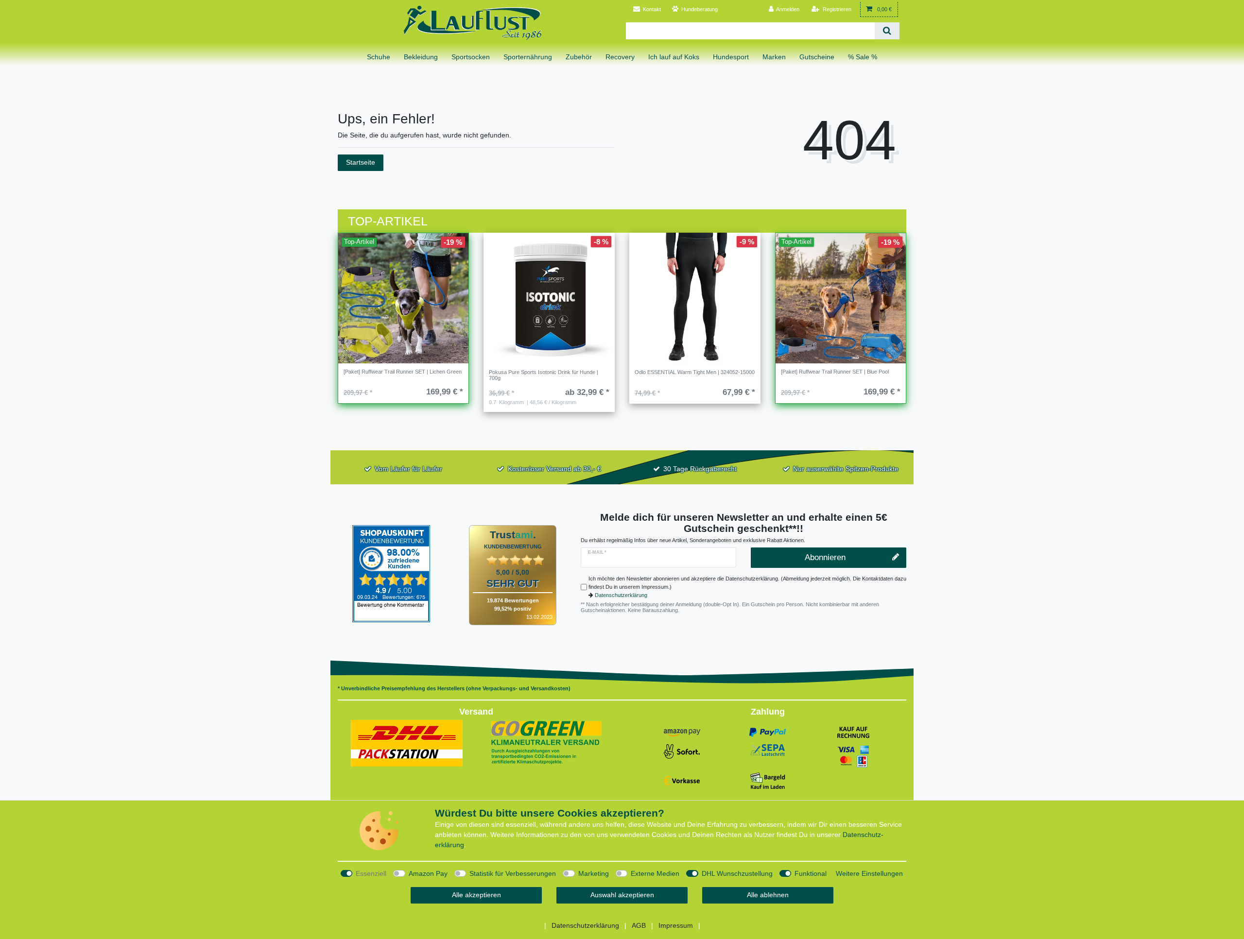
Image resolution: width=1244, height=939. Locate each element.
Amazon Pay (428, 873)
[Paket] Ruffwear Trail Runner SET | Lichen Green (403, 372)
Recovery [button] (620, 57)
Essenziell (371, 873)
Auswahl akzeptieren (622, 895)
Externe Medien (655, 873)
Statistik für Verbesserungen (512, 873)
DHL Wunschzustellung (737, 873)
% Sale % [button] (862, 57)
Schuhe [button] (378, 57)
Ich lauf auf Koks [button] (673, 57)
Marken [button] (774, 57)
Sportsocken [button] (470, 57)
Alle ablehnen (768, 895)
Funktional (811, 873)
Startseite (360, 162)
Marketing (593, 873)
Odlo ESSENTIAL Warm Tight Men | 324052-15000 (695, 372)
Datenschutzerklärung (621, 595)
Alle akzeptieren (476, 895)
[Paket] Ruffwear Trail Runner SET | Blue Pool (835, 372)
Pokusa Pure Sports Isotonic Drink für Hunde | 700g (543, 375)
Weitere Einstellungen (869, 873)
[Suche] (887, 30)
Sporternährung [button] (527, 57)
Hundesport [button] (731, 57)
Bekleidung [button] (421, 57)
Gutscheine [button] (816, 57)
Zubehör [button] (579, 57)
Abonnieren (825, 557)
